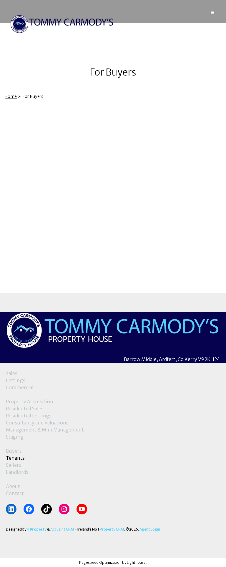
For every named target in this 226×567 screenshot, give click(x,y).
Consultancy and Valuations (37, 423)
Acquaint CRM (62, 529)
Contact (15, 493)
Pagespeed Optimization (100, 562)
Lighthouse (136, 562)
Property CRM (112, 529)
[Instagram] (64, 509)
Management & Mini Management (45, 430)
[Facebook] (29, 509)
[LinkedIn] (11, 509)
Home (11, 96)
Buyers (14, 451)
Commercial (20, 387)
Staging (15, 437)
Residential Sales (25, 409)
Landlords (17, 472)
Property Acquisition (29, 401)
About (13, 486)
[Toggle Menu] (212, 11)
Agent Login (149, 529)
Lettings (15, 380)
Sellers (13, 465)
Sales (11, 373)
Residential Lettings (28, 416)
